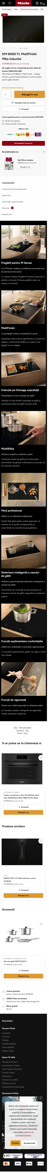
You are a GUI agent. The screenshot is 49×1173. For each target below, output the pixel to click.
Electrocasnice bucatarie (29, 9)
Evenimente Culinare (11, 1065)
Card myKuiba (8, 1047)
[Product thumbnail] (10, 164)
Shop (16, 9)
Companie (6, 1033)
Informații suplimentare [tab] (12, 201)
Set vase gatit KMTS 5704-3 (15, 961)
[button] (42, 3)
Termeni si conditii (10, 1080)
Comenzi (6, 1036)
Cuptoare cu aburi (11, 792)
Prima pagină (6, 9)
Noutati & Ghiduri (9, 1062)
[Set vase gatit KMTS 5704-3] (23, 935)
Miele (25, 733)
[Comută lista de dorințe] (41, 757)
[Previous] (40, 151)
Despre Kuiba (8, 1051)
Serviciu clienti (8, 1072)
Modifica (15, 1143)
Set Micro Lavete (25, 160)
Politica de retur (9, 1083)
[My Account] (37, 3)
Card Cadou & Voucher (12, 1069)
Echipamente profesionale (13, 1087)
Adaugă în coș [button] (23, 812)
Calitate (5, 1040)
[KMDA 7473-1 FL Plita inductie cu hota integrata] (23, 851)
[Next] (44, 151)
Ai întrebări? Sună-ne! (23, 143)
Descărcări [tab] (7, 214)
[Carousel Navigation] (41, 151)
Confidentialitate (9, 1043)
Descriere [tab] (6, 195)
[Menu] (6, 3)
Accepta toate (29, 1143)
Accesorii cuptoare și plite (15, 958)
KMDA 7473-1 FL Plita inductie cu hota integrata (20, 879)
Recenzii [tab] (7, 208)
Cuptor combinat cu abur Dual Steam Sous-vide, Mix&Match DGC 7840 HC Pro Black (22, 796)
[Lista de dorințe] (9, 3)
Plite (42, 9)
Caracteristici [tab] (8, 182)
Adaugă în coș (30, 94)
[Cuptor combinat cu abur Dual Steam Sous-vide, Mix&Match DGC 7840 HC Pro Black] (23, 768)
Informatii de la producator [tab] (14, 189)
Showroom (6, 1076)
